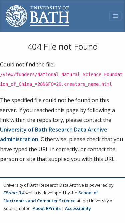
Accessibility (78, 208)
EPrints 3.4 (13, 193)
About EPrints (47, 208)
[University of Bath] (37, 16)
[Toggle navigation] (115, 16)
